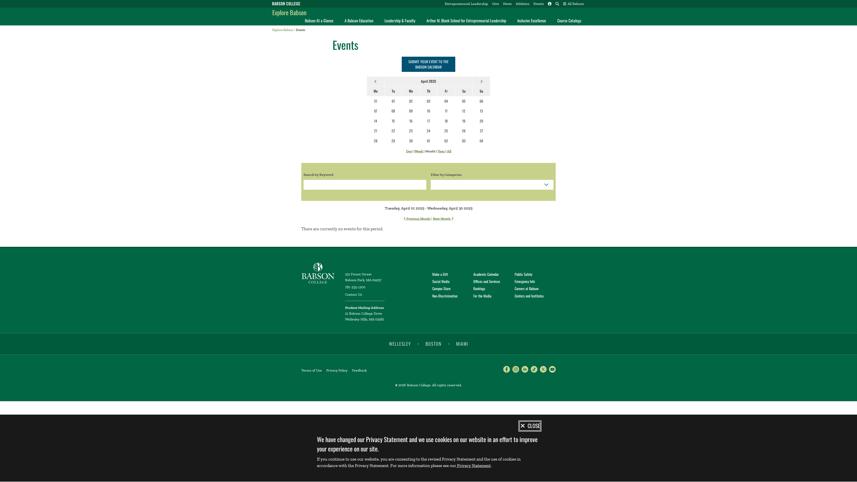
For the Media (482, 296)
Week (419, 151)
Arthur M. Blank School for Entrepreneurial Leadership (466, 20)
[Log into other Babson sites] (549, 3)
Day (409, 151)
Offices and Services (486, 281)
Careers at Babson (527, 288)
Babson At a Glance (319, 20)
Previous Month (418, 219)
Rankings (479, 288)
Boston (433, 343)
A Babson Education (359, 20)
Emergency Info (525, 281)
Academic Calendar (486, 274)
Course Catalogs (569, 20)
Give (495, 4)
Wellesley (400, 343)
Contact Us (353, 294)
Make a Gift (440, 274)
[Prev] (375, 81)
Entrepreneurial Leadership (466, 4)
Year (441, 151)
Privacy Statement (473, 465)
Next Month (442, 219)
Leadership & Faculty (400, 20)
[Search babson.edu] (557, 3)
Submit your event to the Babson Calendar (428, 64)
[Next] (481, 81)
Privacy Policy (336, 370)
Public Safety (523, 274)
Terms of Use (311, 370)
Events (538, 4)
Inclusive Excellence (531, 20)
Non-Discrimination (445, 296)
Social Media (440, 281)
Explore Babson (289, 12)
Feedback (359, 370)
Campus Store (441, 288)
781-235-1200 (355, 287)
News (507, 4)
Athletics (522, 4)
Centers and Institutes (529, 296)
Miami (462, 343)
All (449, 151)
